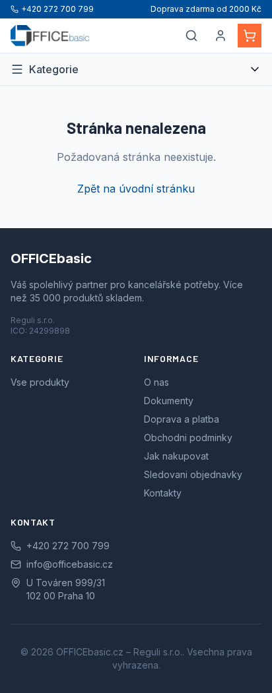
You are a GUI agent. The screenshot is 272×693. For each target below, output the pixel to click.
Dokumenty (168, 400)
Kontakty (163, 492)
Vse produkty (40, 382)
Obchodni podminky (188, 437)
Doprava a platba (181, 419)
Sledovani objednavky (193, 474)
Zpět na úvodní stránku (136, 188)
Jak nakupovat (176, 456)
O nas (156, 382)
